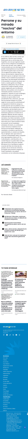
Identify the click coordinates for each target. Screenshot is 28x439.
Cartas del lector (7, 383)
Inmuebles (5, 401)
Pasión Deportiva (11, 15)
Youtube (16, 335)
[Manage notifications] (25, 427)
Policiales (5, 369)
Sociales (5, 387)
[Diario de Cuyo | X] (21, 10)
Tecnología (6, 391)
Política (5, 360)
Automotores (6, 402)
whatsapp (19, 335)
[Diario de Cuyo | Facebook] (15, 10)
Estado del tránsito (8, 395)
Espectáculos (6, 373)
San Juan (5, 358)
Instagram (7, 335)
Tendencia (5, 393)
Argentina (5, 375)
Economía (5, 362)
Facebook (4, 335)
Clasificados (6, 399)
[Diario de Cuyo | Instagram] (18, 10)
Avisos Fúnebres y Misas (9, 408)
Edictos (5, 410)
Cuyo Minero (6, 364)
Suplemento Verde (8, 365)
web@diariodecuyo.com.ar (12, 418)
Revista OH (6, 367)
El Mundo (5, 377)
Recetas (5, 379)
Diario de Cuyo (3, 15)
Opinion (5, 385)
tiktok (10, 335)
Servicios (5, 406)
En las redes (6, 381)
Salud (4, 389)
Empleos (5, 404)
